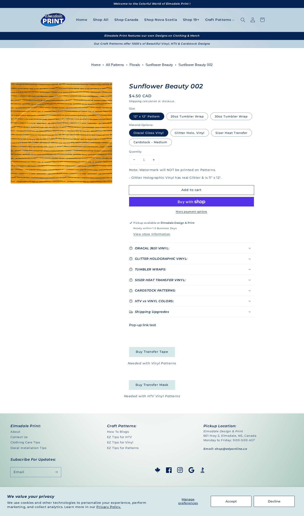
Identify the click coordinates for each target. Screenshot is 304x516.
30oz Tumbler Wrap (231, 116)
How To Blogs (118, 431)
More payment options (191, 211)
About (15, 431)
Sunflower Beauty (159, 65)
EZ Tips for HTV (119, 437)
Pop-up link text (142, 325)
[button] (243, 20)
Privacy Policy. (108, 507)
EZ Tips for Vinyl (120, 442)
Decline (274, 501)
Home (96, 65)
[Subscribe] (56, 472)
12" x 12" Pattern (147, 116)
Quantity (135, 151)
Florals (135, 65)
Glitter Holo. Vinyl (190, 133)
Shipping (135, 101)
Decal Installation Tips (28, 448)
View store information (151, 234)
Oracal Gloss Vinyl (149, 133)
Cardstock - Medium (150, 142)
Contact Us (19, 437)
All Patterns (115, 65)
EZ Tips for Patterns (123, 448)
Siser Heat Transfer (231, 133)
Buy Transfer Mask (152, 385)
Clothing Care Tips (25, 442)
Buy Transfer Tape (152, 352)
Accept (231, 501)
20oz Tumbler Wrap (187, 116)
